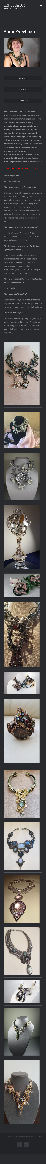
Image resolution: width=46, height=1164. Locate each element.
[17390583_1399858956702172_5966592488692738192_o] (22, 506)
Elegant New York (28, 1136)
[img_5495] (22, 673)
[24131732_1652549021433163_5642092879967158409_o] (22, 1009)
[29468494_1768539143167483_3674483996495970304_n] (22, 603)
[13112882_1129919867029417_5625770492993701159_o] (22, 700)
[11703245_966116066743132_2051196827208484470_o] (22, 981)
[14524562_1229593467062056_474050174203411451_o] (22, 1061)
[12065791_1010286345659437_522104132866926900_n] (22, 413)
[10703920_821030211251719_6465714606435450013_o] (22, 928)
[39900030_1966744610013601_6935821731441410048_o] (22, 770)
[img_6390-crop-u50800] (22, 39)
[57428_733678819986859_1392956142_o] (22, 823)
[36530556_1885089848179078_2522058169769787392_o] (22, 574)
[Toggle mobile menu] (41, 6)
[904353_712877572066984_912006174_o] (22, 876)
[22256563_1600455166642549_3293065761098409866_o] (22, 453)
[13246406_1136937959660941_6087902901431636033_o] (22, 342)
